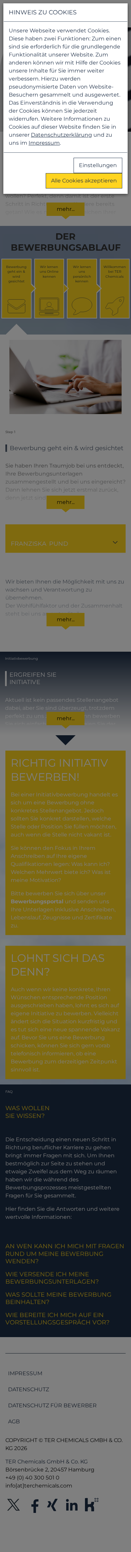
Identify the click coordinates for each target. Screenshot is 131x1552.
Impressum (44, 143)
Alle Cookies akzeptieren (84, 180)
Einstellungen (98, 165)
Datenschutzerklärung (61, 135)
